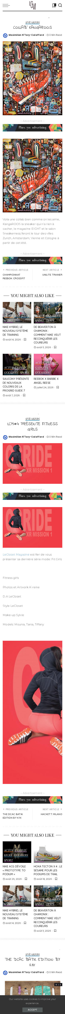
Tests (50, 320)
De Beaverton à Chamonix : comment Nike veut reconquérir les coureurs (47, 334)
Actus (8, 315)
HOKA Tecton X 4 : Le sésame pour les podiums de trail (48, 870)
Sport (8, 320)
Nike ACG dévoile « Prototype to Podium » (14, 870)
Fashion (21, 367)
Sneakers (32, 22)
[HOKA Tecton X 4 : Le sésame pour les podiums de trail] (48, 852)
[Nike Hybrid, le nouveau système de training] (17, 312)
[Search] (60, 5)
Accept (32, 1009)
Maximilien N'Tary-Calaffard (26, 34)
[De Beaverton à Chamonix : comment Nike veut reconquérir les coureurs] (48, 312)
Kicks (8, 855)
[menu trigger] (7, 5)
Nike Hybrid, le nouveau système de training (15, 330)
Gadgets (41, 367)
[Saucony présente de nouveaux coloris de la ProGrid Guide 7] (17, 364)
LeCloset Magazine (16, 554)
